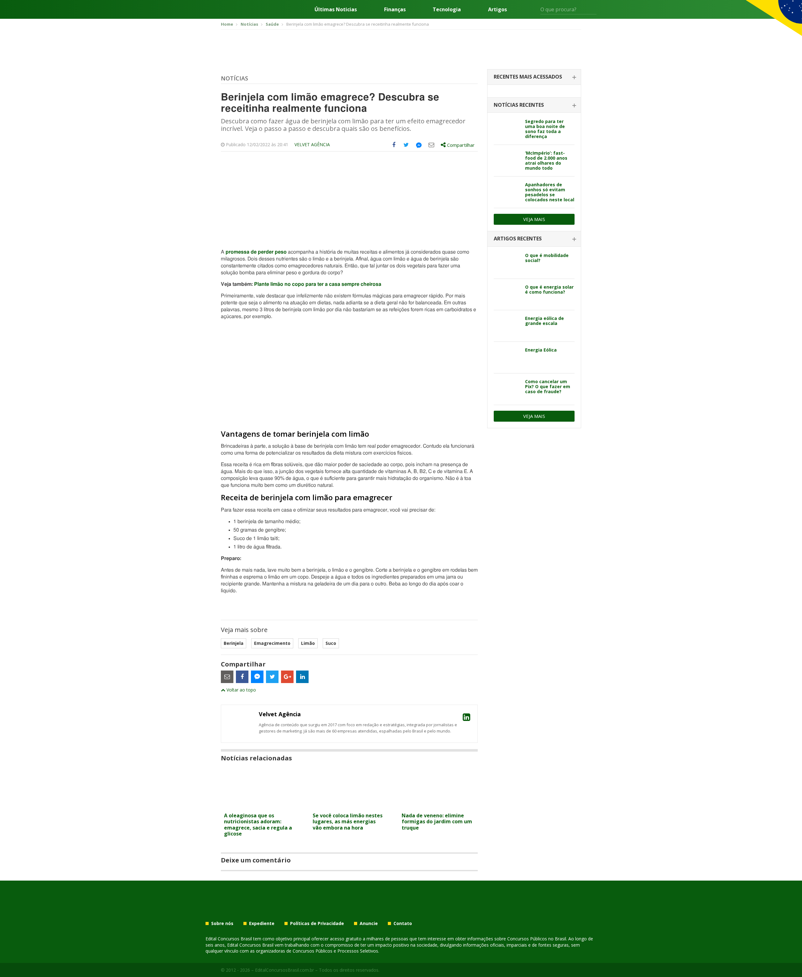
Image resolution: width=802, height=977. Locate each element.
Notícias (234, 78)
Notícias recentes (519, 104)
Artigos (497, 9)
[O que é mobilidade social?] (507, 263)
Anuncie (369, 923)
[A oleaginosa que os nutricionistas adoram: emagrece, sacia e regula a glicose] (260, 806)
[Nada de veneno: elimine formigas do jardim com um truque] (438, 806)
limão (308, 643)
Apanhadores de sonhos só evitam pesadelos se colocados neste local (549, 192)
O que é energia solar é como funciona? (549, 289)
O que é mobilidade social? (547, 257)
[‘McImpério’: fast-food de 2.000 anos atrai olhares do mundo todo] (507, 161)
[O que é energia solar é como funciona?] (507, 295)
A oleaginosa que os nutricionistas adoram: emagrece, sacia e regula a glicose (258, 824)
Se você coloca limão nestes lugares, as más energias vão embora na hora (348, 821)
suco (330, 643)
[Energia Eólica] (507, 357)
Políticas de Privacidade (317, 923)
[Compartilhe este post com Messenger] (419, 145)
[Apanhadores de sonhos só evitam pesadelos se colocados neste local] (507, 192)
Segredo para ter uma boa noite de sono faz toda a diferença (545, 128)
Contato (402, 923)
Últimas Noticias (336, 9)
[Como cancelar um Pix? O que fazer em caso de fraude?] (507, 389)
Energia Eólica (541, 350)
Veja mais (534, 219)
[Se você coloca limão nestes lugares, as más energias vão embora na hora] (349, 806)
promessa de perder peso (256, 252)
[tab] (534, 77)
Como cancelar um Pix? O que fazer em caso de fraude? (547, 386)
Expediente (261, 923)
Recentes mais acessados (528, 76)
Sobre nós (222, 923)
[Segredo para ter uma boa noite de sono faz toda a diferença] (507, 129)
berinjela (233, 643)
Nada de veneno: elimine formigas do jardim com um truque (437, 821)
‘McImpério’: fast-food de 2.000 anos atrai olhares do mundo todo (546, 160)
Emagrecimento (272, 643)
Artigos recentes (518, 238)
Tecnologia (447, 9)
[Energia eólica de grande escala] (507, 326)
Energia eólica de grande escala (544, 320)
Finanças (395, 9)
